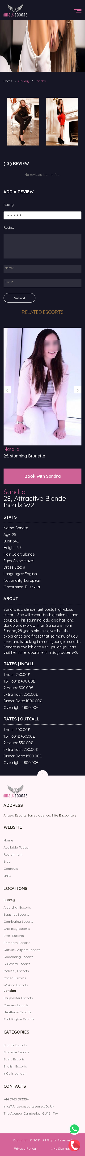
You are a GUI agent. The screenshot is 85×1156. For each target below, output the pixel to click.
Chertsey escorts (17, 928)
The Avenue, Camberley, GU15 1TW (31, 1113)
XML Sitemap (61, 1148)
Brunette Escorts (16, 1052)
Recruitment (13, 854)
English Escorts (15, 1066)
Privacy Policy (25, 1148)
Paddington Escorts (19, 1019)
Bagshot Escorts (16, 914)
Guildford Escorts (17, 964)
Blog (7, 861)
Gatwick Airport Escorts (22, 950)
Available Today (16, 847)
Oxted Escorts (15, 978)
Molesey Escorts (16, 971)
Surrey (9, 900)
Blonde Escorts (15, 1045)
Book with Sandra (43, 476)
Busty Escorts (14, 1059)
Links (7, 875)
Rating (9, 204)
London (10, 991)
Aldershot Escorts (17, 907)
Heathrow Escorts (17, 1012)
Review (9, 227)
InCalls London (15, 1073)
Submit (19, 298)
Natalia (11, 449)
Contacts (11, 868)
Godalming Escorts (18, 957)
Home (8, 81)
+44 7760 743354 (16, 1099)
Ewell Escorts (14, 936)
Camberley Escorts (18, 921)
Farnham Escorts (17, 943)
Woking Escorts (16, 985)
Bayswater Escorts (18, 998)
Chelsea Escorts (16, 1005)
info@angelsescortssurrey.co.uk (29, 1106)
